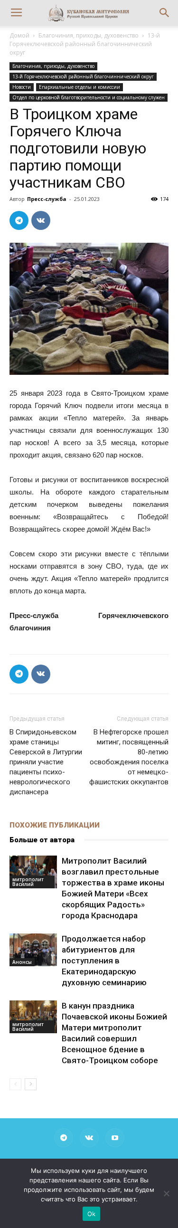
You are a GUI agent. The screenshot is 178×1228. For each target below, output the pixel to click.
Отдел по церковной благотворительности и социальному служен (88, 97)
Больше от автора (42, 840)
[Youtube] (114, 1137)
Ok (91, 1214)
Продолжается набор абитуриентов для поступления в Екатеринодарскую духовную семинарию (104, 960)
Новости (21, 87)
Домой (19, 35)
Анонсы (22, 962)
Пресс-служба (46, 198)
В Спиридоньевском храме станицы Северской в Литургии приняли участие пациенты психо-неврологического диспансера (45, 762)
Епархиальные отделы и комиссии (79, 87)
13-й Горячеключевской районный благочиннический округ (84, 44)
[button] (164, 13)
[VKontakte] (89, 1137)
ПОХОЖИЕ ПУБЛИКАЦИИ (54, 825)
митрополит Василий (28, 881)
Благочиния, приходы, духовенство (88, 35)
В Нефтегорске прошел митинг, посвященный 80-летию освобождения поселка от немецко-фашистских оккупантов (129, 757)
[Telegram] (63, 1137)
